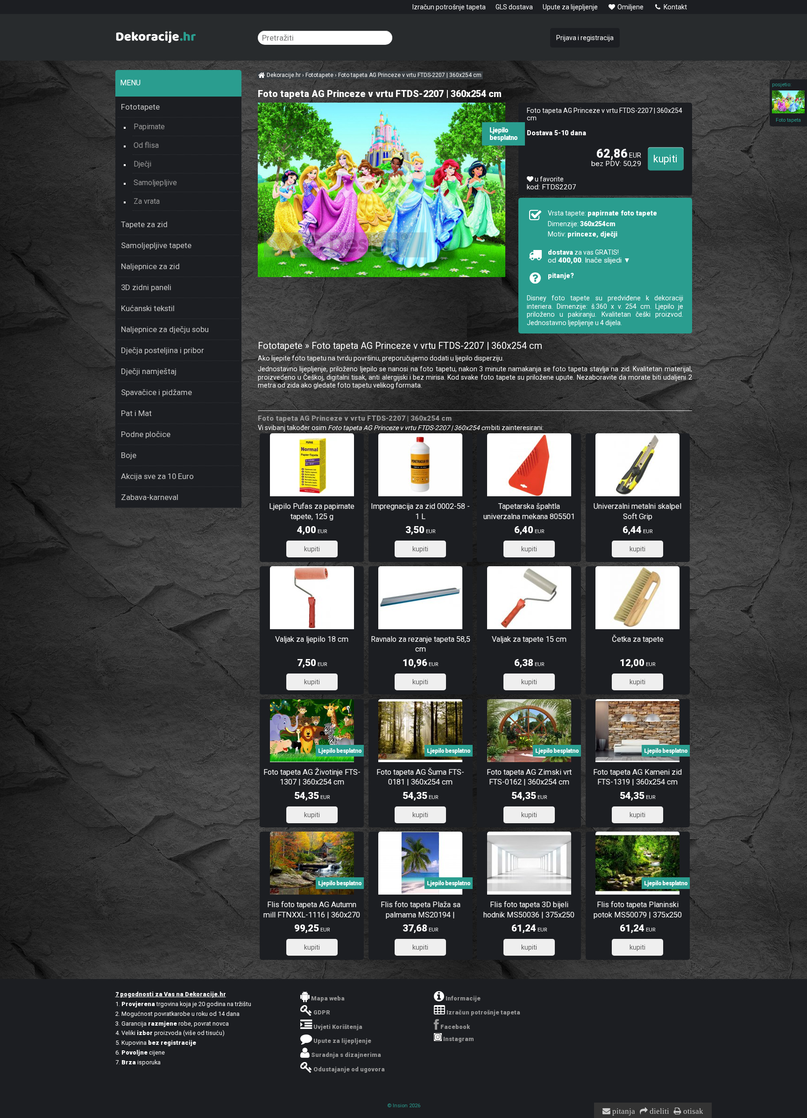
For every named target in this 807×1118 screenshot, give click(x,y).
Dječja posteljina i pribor (162, 350)
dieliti (658, 1111)
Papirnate (149, 126)
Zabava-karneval (149, 497)
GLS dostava (514, 7)
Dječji (142, 164)
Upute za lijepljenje (570, 7)
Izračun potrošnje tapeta (449, 7)
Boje (128, 455)
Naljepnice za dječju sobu (165, 329)
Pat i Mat (136, 413)
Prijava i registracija (585, 38)
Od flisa (146, 145)
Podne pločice (145, 434)
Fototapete (140, 106)
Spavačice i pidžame (156, 392)
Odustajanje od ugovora (349, 1069)
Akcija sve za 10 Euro (157, 476)
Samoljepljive (155, 182)
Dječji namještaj (149, 371)
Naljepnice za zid (150, 266)
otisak (692, 1111)
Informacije (463, 998)
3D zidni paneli (146, 287)
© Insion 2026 (403, 1106)
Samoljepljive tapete (156, 245)
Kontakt (674, 7)
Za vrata (147, 201)
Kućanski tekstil (148, 308)
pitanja (622, 1111)
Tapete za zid (144, 224)
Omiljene (630, 7)
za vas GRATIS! (589, 256)
